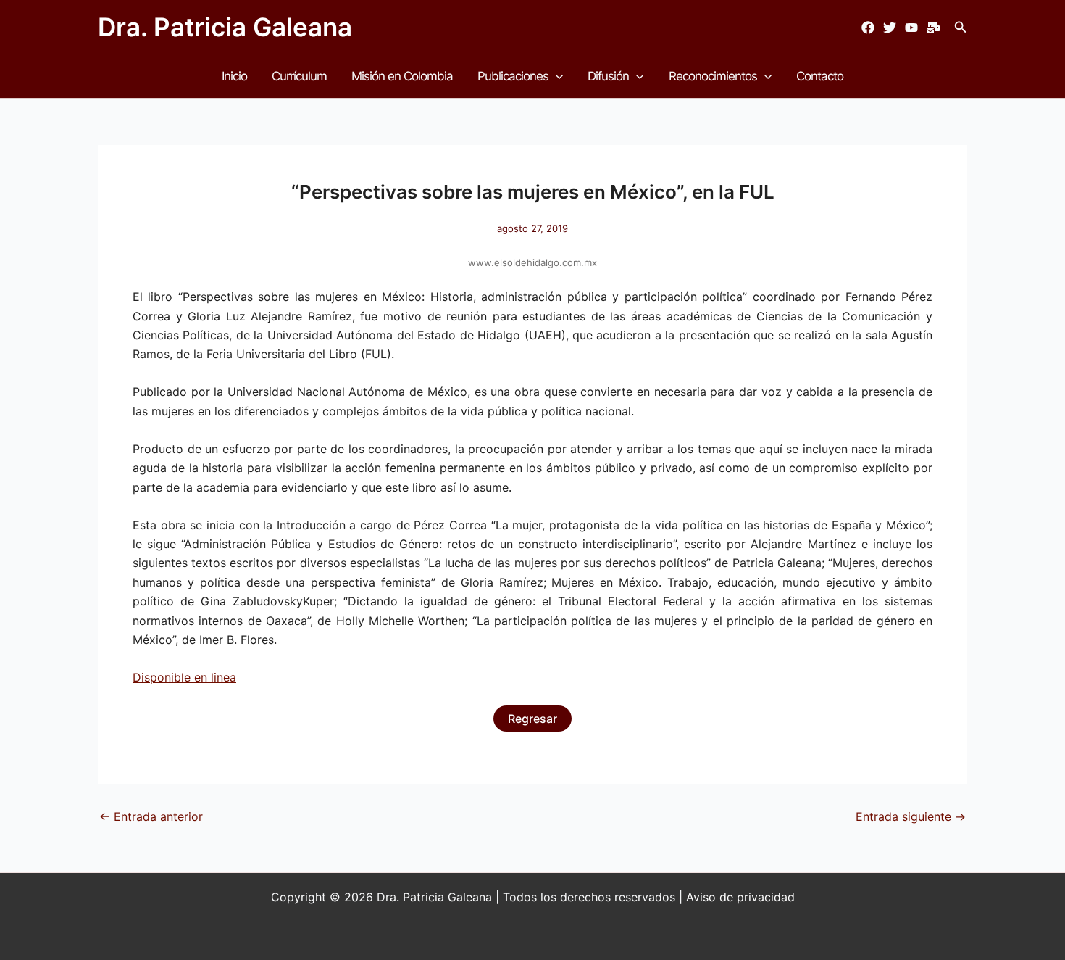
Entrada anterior (151, 816)
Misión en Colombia (402, 76)
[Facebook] (867, 27)
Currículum (299, 76)
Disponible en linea (184, 677)
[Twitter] (889, 27)
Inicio (234, 76)
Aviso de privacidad (740, 897)
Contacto (819, 76)
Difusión (608, 76)
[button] (960, 27)
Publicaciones (512, 76)
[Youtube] (911, 27)
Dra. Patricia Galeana (225, 27)
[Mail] (933, 27)
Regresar (532, 718)
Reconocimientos (713, 76)
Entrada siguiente (911, 816)
